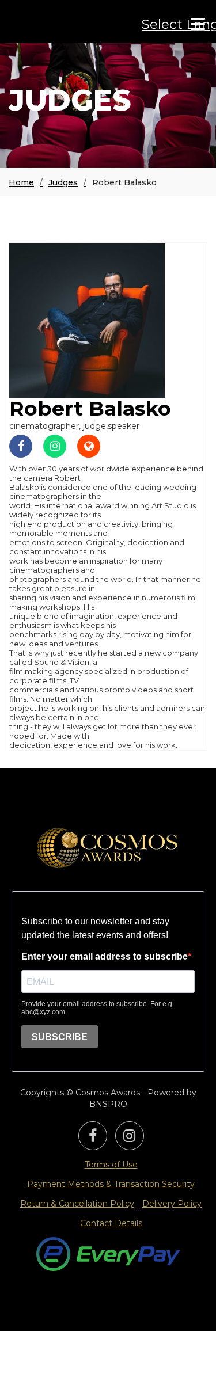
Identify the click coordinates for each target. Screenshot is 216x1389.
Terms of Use (111, 1164)
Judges (63, 182)
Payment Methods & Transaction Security (111, 1184)
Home (21, 182)
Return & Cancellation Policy (77, 1203)
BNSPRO (108, 1104)
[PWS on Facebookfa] (92, 1138)
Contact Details (111, 1223)
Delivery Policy (172, 1203)
